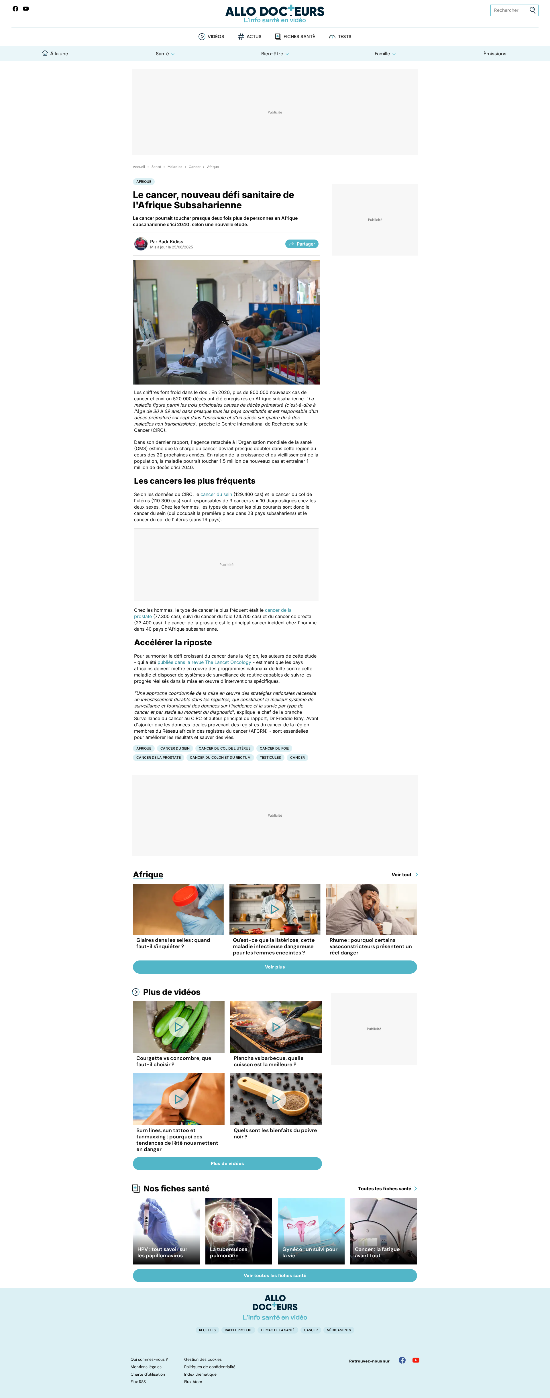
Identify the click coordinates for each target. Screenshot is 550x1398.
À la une (59, 53)
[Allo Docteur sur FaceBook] (15, 8)
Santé (162, 53)
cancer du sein (216, 494)
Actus (254, 37)
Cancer (195, 166)
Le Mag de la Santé (278, 1330)
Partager (306, 244)
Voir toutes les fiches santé (275, 1275)
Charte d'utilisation (148, 1374)
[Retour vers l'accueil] (275, 14)
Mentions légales (146, 1366)
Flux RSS (138, 1381)
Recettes (207, 1330)
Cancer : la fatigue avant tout (377, 1252)
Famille (382, 53)
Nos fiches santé (177, 1188)
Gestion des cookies (203, 1359)
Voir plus (275, 967)
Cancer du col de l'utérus (225, 748)
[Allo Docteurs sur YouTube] (26, 8)
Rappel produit (238, 1330)
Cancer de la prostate (158, 757)
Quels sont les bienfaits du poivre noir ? (275, 1133)
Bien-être (272, 53)
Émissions (495, 53)
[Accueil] (275, 1307)
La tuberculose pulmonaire (228, 1252)
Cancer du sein (175, 748)
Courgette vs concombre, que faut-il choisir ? (173, 1061)
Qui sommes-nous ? (149, 1359)
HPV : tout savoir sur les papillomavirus (162, 1252)
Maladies (175, 166)
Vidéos (216, 37)
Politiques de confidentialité (209, 1366)
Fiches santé (299, 37)
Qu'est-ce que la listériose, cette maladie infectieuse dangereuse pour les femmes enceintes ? (274, 946)
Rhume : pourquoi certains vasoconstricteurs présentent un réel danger (371, 946)
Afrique (213, 166)
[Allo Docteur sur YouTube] (415, 1360)
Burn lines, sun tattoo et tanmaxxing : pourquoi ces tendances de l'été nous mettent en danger (177, 1140)
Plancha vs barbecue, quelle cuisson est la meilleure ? (269, 1061)
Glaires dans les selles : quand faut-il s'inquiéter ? (173, 943)
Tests (344, 37)
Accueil (139, 166)
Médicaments (339, 1330)
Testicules (270, 757)
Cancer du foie (274, 748)
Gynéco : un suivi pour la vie (309, 1252)
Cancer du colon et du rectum (220, 757)
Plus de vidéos (172, 992)
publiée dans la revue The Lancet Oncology (204, 662)
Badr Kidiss (170, 241)
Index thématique (200, 1374)
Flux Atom (193, 1381)
